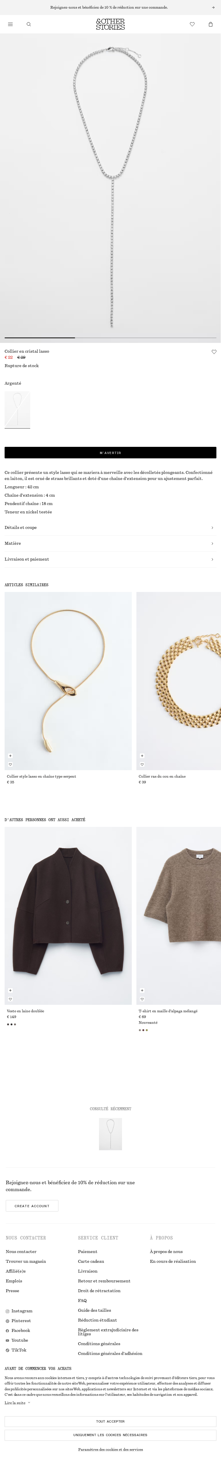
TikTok (19, 1350)
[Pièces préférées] (192, 24)
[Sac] (210, 24)
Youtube (20, 1341)
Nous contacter (21, 1252)
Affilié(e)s (16, 1271)
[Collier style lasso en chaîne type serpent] (68, 681)
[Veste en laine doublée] (68, 916)
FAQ (82, 1301)
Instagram (22, 1311)
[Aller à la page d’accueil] (110, 24)
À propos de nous (166, 1252)
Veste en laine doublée (25, 1011)
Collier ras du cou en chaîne (162, 776)
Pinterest (21, 1321)
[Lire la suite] (110, 7)
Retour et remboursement (104, 1281)
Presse (12, 1291)
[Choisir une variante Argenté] (17, 409)
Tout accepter (110, 1421)
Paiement (88, 1252)
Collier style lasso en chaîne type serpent (41, 776)
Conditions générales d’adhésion (110, 1354)
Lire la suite (15, 1403)
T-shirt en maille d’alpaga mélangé (168, 1011)
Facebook (21, 1331)
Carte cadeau (91, 1262)
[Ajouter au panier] (10, 755)
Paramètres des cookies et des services (110, 1449)
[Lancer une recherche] (29, 24)
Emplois (14, 1281)
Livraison (88, 1271)
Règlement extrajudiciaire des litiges (108, 1332)
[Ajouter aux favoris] (214, 352)
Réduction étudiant (97, 1320)
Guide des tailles (94, 1311)
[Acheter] (10, 24)
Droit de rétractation (99, 1291)
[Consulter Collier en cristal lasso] (110, 1134)
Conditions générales (99, 1344)
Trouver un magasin (26, 1262)
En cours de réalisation (173, 1262)
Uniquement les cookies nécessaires (110, 1435)
